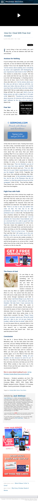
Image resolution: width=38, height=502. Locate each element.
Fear (21, 390)
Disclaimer (30, 500)
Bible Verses (17, 390)
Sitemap (31, 499)
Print (16, 38)
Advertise (35, 500)
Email (19, 38)
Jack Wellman (9, 38)
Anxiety (11, 390)
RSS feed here (19, 418)
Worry (24, 390)
